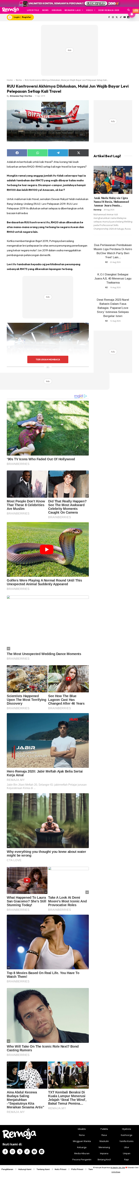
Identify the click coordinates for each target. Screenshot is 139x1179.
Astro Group (116, 1172)
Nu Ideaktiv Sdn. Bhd (118, 1167)
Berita (19, 80)
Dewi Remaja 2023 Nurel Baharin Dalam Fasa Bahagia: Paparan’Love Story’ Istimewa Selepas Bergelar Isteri (113, 308)
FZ (106, 262)
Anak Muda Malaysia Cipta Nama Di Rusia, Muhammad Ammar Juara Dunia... (111, 201)
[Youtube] (124, 17)
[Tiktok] (121, 17)
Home (10, 80)
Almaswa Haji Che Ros (21, 96)
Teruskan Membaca (48, 359)
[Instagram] (113, 17)
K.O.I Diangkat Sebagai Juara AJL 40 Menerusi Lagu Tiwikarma (112, 278)
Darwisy (97, 209)
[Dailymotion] (41, 1151)
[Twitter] (117, 17)
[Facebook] (109, 17)
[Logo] (10, 9)
